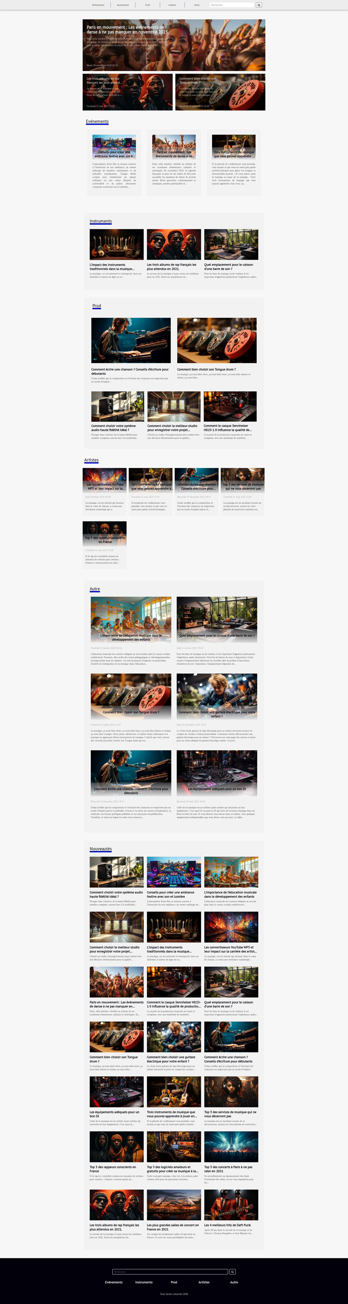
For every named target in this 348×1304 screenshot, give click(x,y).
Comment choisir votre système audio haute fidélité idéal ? (113, 428)
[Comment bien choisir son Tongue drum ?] (220, 91)
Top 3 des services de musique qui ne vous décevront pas (243, 486)
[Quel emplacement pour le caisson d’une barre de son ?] (231, 244)
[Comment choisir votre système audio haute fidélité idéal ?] (117, 406)
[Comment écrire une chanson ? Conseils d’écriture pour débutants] (131, 340)
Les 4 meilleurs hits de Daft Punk (227, 1225)
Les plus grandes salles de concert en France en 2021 (173, 1227)
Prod (147, 5)
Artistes (172, 5)
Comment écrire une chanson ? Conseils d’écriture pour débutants (130, 371)
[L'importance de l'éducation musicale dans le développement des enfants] (131, 619)
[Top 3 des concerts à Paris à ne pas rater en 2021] (231, 1146)
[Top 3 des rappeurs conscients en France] (105, 533)
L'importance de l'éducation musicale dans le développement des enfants (131, 637)
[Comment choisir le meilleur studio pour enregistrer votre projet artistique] (173, 406)
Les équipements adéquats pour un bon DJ (217, 789)
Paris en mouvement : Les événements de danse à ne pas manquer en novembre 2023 (127, 29)
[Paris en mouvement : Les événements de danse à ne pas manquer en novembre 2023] (174, 44)
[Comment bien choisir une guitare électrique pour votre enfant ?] (217, 696)
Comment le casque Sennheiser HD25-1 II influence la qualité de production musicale (226, 430)
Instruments (123, 5)
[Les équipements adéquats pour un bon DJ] (217, 773)
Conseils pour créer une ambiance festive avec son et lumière (114, 156)
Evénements (98, 5)
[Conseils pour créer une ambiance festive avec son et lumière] (114, 146)
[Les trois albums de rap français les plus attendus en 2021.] (128, 91)
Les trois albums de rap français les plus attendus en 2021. (105, 82)
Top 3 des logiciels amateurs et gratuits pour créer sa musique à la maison (171, 1171)
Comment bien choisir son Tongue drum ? (197, 80)
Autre (197, 5)
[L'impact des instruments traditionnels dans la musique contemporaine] (117, 244)
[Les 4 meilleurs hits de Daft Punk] (231, 1204)
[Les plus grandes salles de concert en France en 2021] (174, 1204)
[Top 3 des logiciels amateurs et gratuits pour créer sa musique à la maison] (174, 1146)
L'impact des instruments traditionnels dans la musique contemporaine (111, 269)
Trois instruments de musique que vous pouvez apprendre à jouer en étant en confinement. (234, 158)
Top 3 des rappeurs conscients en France (105, 540)
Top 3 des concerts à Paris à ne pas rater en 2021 (228, 1169)
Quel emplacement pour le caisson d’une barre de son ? (228, 266)
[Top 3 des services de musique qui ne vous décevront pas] (243, 480)
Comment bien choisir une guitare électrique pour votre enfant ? (217, 714)
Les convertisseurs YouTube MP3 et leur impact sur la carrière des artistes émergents (105, 488)
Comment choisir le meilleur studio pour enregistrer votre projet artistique (172, 430)
